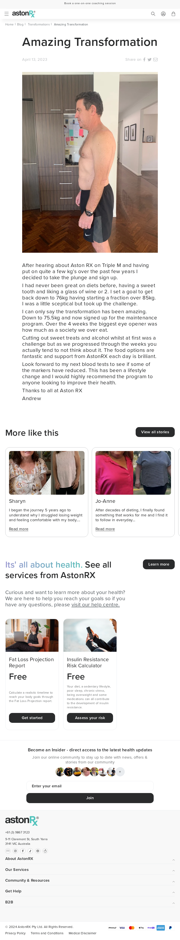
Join (90, 798)
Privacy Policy (15, 933)
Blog (20, 24)
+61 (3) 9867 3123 (17, 832)
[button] (7, 14)
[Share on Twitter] (149, 60)
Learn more (158, 564)
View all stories (155, 432)
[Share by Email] (155, 60)
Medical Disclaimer (83, 933)
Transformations (39, 24)
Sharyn (17, 501)
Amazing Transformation (71, 24)
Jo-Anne (105, 501)
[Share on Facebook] (144, 60)
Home (9, 24)
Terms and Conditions (47, 933)
